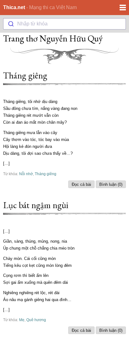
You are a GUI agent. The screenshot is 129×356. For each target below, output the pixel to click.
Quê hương (36, 320)
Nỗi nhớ (26, 174)
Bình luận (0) (110, 184)
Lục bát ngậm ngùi (35, 205)
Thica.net (14, 7)
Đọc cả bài (81, 184)
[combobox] (64, 24)
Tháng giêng (25, 75)
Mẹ (21, 320)
